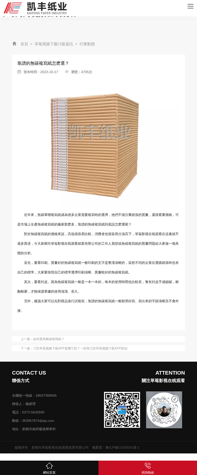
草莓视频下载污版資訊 (54, 44)
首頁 (24, 44)
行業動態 (87, 44)
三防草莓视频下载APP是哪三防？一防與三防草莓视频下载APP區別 (80, 348)
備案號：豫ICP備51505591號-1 (116, 447)
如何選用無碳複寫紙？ (48, 339)
